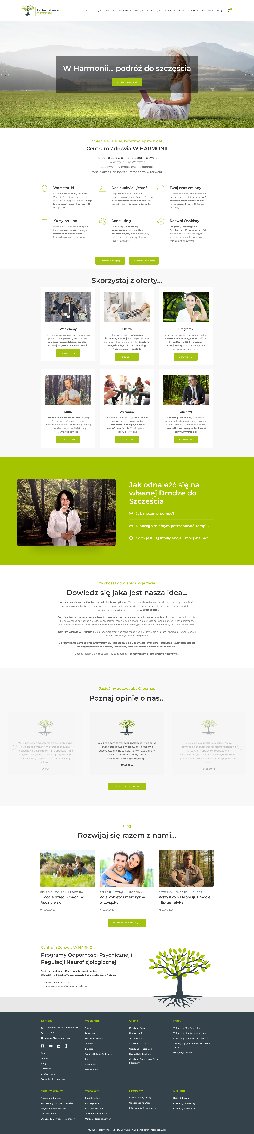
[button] (5, 74)
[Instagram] (66, 1045)
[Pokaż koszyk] (229, 10)
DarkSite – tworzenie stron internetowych (143, 1129)
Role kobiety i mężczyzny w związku (122, 900)
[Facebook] (42, 1045)
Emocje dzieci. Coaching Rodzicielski (62, 900)
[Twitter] (51, 1045)
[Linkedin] (58, 1045)
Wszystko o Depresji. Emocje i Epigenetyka (184, 900)
